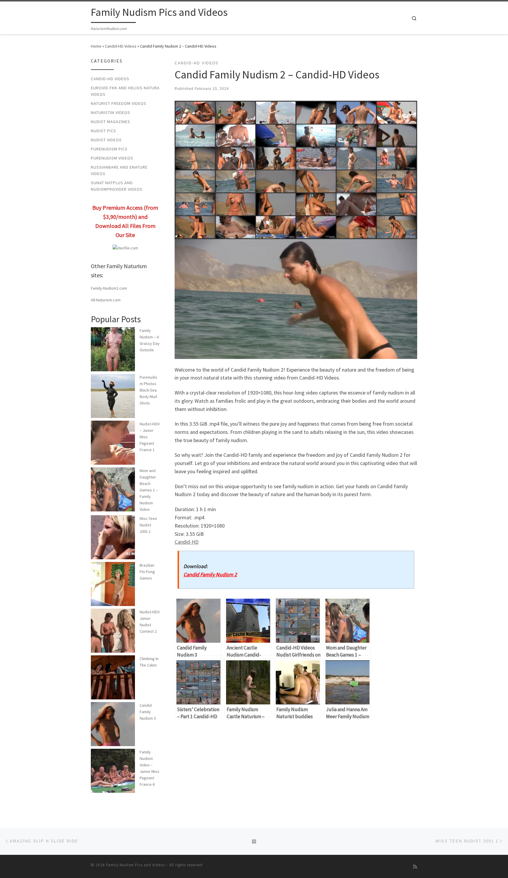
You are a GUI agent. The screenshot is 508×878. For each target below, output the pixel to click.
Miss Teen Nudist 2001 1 (148, 525)
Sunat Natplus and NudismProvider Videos (117, 186)
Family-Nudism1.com (109, 288)
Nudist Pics (103, 130)
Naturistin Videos (110, 112)
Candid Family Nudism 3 (148, 712)
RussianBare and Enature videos (119, 170)
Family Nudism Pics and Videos (135, 864)
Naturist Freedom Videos (118, 103)
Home (96, 46)
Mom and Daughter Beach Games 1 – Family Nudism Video (149, 490)
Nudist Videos (106, 139)
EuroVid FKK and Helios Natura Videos (125, 91)
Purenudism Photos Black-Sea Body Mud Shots (148, 390)
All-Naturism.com (106, 300)
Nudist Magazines (110, 121)
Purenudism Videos (112, 158)
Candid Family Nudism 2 (210, 574)
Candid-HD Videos (120, 46)
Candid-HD (186, 541)
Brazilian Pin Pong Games (147, 572)
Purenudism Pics (109, 149)
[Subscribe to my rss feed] (415, 866)
